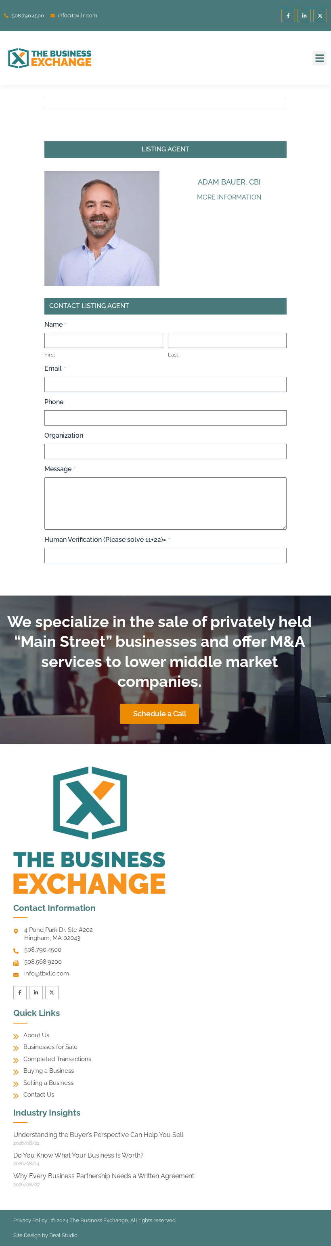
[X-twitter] (320, 16)
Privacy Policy (30, 1220)
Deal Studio (63, 1235)
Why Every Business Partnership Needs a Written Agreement (103, 1176)
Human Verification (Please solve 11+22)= (107, 539)
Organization (63, 435)
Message (59, 469)
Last (173, 355)
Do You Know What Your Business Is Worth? (78, 1155)
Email (55, 368)
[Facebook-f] (288, 16)
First (49, 355)
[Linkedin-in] (304, 16)
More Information (229, 197)
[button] (319, 58)
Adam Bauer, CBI (229, 182)
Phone (53, 402)
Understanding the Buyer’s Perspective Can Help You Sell (98, 1135)
